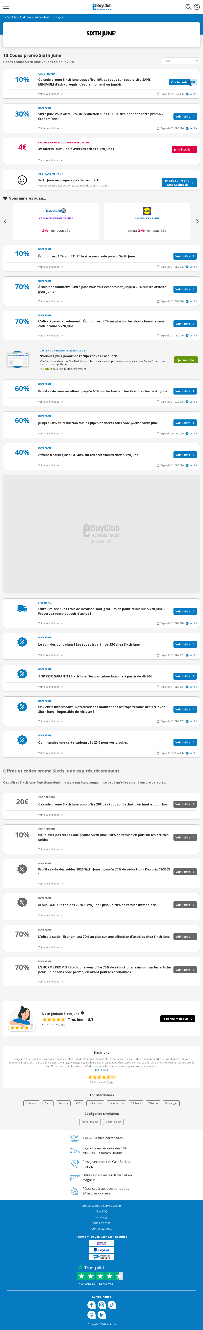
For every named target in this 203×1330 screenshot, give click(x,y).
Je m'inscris (182, 149)
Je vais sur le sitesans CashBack (177, 183)
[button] (183, 82)
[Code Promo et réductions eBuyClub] (102, 6)
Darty (48, 1103)
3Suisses (136, 1103)
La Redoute (95, 1103)
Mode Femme (113, 1122)
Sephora (63, 1103)
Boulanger (171, 1103)
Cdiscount (31, 1103)
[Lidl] (56, 211)
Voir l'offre (182, 116)
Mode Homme (90, 1122)
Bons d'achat (101, 1223)
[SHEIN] (147, 211)
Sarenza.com (116, 1103)
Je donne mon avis (175, 1019)
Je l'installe (186, 360)
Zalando (153, 1103)
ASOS (78, 1103)
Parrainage (101, 1217)
